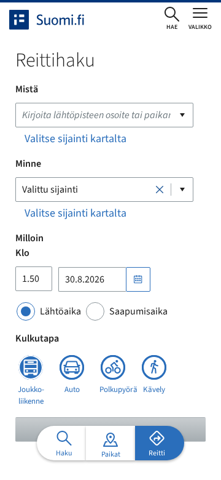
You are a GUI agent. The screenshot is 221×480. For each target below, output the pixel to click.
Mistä (26, 89)
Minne (28, 163)
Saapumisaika (138, 311)
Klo (22, 253)
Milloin (29, 238)
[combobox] (104, 115)
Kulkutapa (37, 338)
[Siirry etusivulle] (57, 20)
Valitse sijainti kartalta (75, 139)
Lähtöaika (60, 311)
